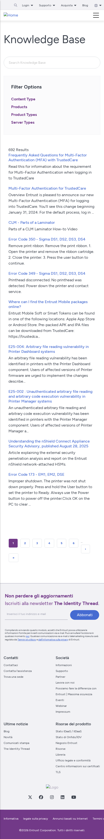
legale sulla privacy (35, 818)
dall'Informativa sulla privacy (53, 639)
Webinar (61, 706)
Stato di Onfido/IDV (69, 737)
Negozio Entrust (66, 743)
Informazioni (64, 665)
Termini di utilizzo (27, 639)
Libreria (60, 754)
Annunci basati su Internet (70, 818)
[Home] (11, 15)
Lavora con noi (65, 682)
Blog (85, 5)
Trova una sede (13, 676)
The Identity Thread (17, 748)
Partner (60, 676)
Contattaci (11, 665)
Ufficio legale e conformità (73, 760)
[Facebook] (41, 797)
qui (27, 636)
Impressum (63, 711)
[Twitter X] (30, 797)
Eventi (60, 700)
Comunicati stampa (16, 743)
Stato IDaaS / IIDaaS (69, 731)
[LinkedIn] (62, 797)
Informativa (11, 818)
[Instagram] (52, 797)
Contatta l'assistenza (18, 671)
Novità (8, 737)
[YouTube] (73, 797)
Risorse (61, 748)
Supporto (62, 671)
